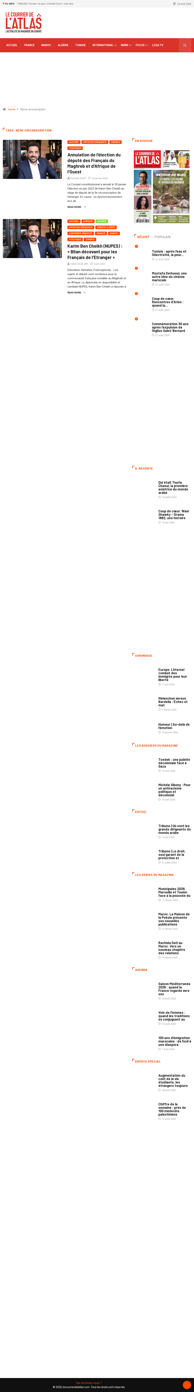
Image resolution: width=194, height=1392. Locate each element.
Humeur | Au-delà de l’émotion (174, 726)
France (29, 45)
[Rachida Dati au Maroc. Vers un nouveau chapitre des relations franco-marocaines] (143, 946)
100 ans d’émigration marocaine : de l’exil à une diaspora (174, 1041)
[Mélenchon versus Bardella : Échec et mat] (143, 701)
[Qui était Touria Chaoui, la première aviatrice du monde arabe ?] (143, 485)
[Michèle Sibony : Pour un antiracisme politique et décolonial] (143, 788)
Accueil (11, 45)
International (102, 45)
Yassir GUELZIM (79, 263)
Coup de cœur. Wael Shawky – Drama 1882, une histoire (173, 514)
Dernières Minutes (80, 233)
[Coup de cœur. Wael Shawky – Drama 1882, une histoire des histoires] (143, 514)
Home (11, 109)
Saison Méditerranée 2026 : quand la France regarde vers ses (174, 989)
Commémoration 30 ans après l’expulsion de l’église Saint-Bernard (170, 327)
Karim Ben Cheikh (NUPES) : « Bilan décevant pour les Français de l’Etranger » (95, 251)
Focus (140, 45)
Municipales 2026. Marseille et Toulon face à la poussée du (174, 892)
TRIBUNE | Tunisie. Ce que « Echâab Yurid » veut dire (45, 3)
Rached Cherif (78, 178)
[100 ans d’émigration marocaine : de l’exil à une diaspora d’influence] (143, 1041)
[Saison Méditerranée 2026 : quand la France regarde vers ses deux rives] (143, 987)
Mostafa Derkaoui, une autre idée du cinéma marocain (169, 276)
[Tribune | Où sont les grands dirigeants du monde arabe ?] (143, 829)
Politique (75, 148)
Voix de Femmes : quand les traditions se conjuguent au (174, 1015)
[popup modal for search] (185, 45)
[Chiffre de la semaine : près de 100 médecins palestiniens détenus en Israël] (143, 1107)
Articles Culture (168, 478)
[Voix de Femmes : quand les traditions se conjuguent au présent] (143, 1015)
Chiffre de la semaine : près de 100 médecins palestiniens (172, 1109)
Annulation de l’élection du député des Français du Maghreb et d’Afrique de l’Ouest (94, 163)
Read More (74, 207)
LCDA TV (157, 45)
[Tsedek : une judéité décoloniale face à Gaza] (143, 762)
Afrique (87, 221)
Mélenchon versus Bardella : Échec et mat (173, 701)
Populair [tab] (163, 237)
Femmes (163, 781)
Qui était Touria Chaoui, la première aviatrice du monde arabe (173, 487)
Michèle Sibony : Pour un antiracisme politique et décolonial (174, 790)
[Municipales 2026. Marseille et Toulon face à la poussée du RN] (143, 892)
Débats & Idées (106, 227)
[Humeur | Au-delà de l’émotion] (143, 726)
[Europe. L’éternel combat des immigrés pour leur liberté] (143, 672)
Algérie (63, 45)
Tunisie (80, 45)
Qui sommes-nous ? (89, 1383)
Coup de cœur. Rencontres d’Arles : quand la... (168, 301)
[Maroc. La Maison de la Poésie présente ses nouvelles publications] (143, 917)
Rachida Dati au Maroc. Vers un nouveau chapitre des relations (171, 948)
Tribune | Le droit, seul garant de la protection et (171, 854)
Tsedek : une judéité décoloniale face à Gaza (174, 762)
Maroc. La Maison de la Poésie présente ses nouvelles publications (174, 919)
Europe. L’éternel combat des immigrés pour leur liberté (172, 674)
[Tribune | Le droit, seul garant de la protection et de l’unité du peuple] (143, 854)
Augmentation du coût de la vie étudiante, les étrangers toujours (173, 1080)
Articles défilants (94, 142)
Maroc (46, 45)
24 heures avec (167, 939)
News (124, 45)
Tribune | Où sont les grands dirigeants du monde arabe (174, 829)
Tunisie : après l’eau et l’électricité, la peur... (169, 253)
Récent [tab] (143, 237)
